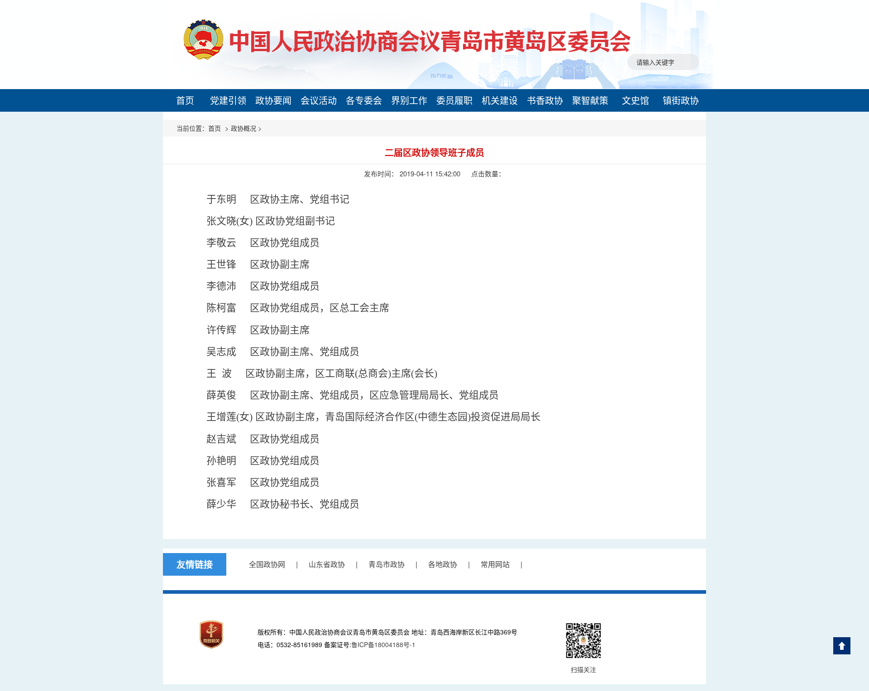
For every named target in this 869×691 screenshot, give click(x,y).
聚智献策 (590, 100)
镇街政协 (681, 100)
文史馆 (635, 100)
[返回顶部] (842, 646)
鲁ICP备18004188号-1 (383, 644)
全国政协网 (267, 564)
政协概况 (243, 128)
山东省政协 (327, 564)
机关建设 (500, 100)
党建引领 (228, 100)
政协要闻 (273, 100)
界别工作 (409, 100)
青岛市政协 (386, 564)
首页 (185, 100)
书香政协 (545, 100)
